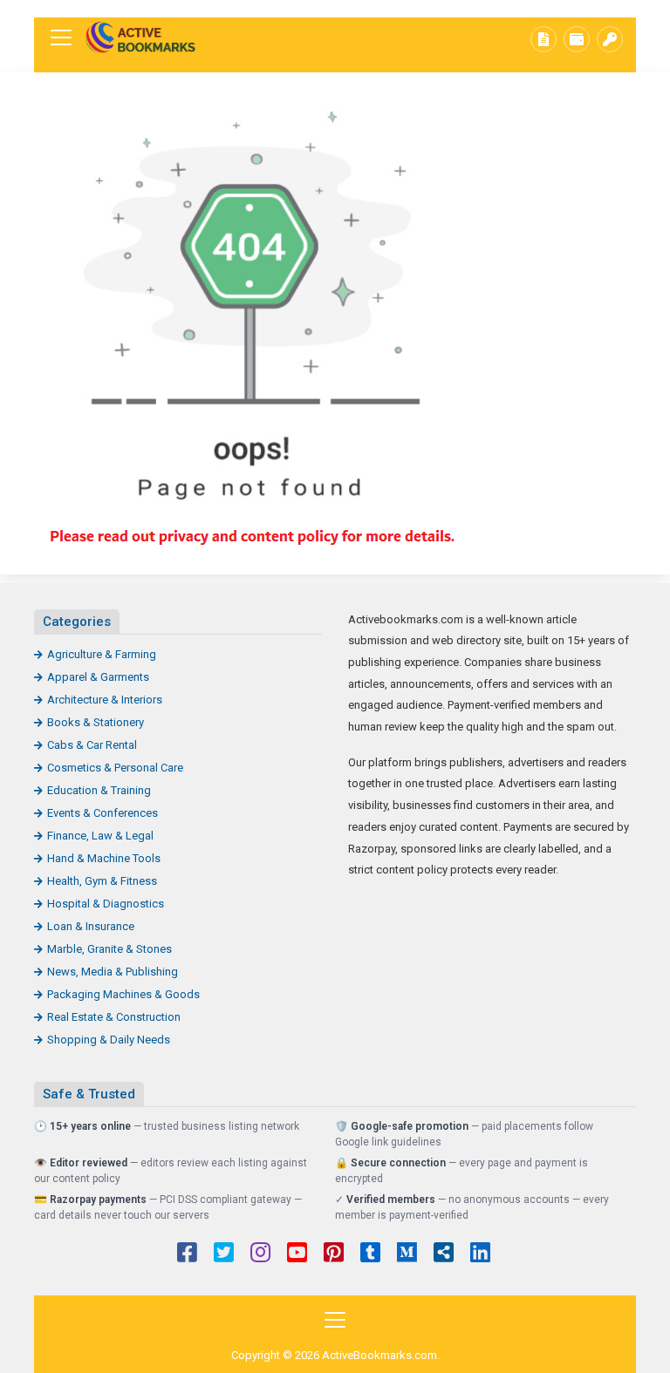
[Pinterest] (334, 1254)
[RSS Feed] (444, 1254)
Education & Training (99, 790)
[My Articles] (543, 39)
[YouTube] (297, 1254)
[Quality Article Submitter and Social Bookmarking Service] (143, 37)
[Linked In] (480, 1254)
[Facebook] (187, 1254)
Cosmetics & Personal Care (115, 767)
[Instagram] (260, 1254)
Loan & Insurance (90, 926)
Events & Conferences (102, 812)
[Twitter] (224, 1254)
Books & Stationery (95, 722)
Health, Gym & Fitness (102, 880)
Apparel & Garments (98, 676)
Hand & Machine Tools (104, 858)
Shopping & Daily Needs (108, 1039)
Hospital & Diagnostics (105, 903)
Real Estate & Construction (114, 1016)
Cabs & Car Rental (92, 744)
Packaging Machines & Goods (123, 994)
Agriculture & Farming (101, 654)
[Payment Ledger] (577, 39)
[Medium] (407, 1254)
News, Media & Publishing (112, 971)
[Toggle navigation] (61, 37)
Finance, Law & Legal (100, 835)
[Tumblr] (370, 1254)
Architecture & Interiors (104, 699)
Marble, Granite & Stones (109, 948)
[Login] (610, 39)
